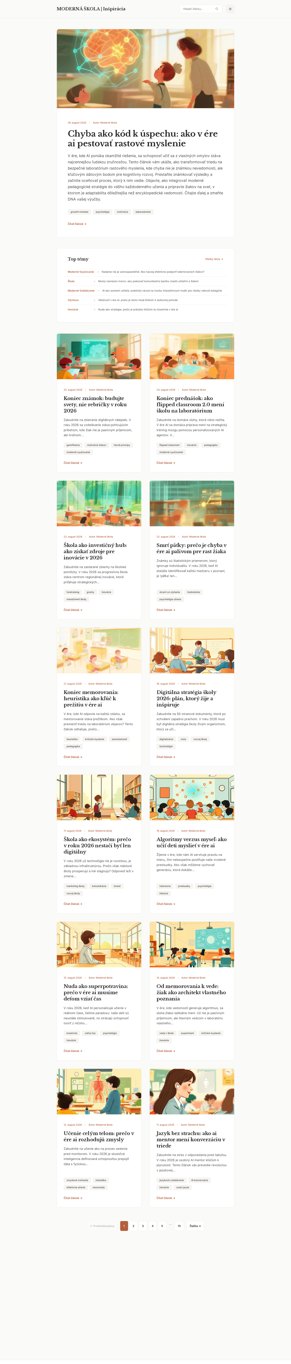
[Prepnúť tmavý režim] (230, 9)
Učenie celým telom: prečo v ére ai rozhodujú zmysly (99, 1136)
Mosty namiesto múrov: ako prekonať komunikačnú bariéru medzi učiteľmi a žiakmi (148, 281)
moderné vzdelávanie (81, 290)
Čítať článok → (77, 223)
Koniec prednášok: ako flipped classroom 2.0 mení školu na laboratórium (190, 404)
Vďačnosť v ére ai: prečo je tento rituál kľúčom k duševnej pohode (138, 300)
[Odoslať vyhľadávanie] (216, 9)
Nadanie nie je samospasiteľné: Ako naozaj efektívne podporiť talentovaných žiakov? (153, 271)
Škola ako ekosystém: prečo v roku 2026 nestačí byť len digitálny (97, 845)
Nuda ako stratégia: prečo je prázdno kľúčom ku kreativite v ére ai (138, 309)
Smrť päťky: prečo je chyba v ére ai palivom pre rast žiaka (191, 548)
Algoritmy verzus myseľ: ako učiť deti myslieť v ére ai (192, 842)
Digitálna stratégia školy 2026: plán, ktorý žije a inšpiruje (186, 698)
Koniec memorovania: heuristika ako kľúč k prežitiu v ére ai (91, 698)
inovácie (73, 309)
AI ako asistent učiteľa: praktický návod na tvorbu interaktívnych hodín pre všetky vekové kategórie (162, 290)
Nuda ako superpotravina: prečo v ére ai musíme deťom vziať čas (96, 992)
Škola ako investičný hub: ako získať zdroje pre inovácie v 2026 (95, 551)
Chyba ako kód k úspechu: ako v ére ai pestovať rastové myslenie (143, 139)
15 (179, 1226)
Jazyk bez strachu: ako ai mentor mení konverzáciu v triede (191, 1139)
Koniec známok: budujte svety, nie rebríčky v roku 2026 (95, 404)
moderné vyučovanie (81, 271)
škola (71, 281)
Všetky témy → (214, 259)
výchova (73, 300)
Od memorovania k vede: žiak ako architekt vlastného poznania (191, 992)
